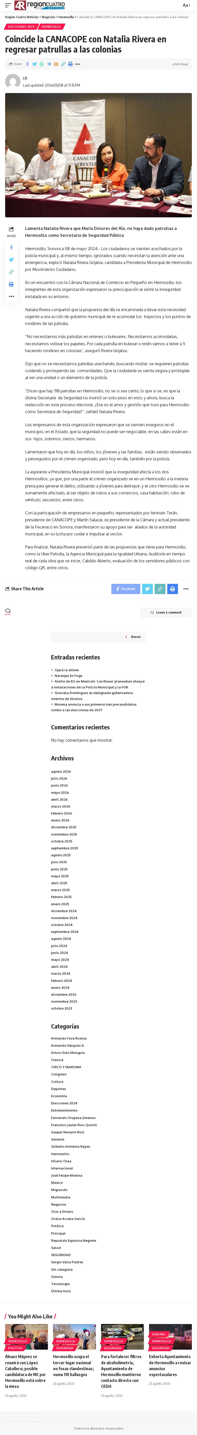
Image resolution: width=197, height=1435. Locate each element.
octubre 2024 (62, 925)
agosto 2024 (61, 939)
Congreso (58, 1074)
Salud (56, 1248)
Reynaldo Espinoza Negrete (73, 1240)
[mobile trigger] (9, 5)
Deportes (58, 1089)
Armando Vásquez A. (68, 1045)
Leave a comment (169, 612)
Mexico (57, 1182)
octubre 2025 (61, 841)
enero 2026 (60, 820)
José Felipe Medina (66, 1175)
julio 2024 (59, 946)
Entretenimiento (64, 1110)
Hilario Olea (61, 1161)
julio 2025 (59, 862)
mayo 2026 (60, 792)
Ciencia (57, 1060)
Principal (58, 1233)
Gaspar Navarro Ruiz (67, 1132)
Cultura (57, 1082)
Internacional (62, 1168)
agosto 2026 (61, 771)
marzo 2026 (60, 806)
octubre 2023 (61, 1008)
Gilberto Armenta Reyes (70, 1146)
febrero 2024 (61, 981)
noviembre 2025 (64, 834)
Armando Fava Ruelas (69, 1038)
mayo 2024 (60, 960)
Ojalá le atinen (67, 670)
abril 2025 (59, 883)
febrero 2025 (61, 897)
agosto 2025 (61, 855)
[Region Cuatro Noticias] (40, 5)
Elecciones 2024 (21, 26)
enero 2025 (60, 904)
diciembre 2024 (64, 911)
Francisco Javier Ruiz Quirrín (74, 1125)
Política (57, 1226)
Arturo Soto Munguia (68, 1053)
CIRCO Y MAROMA (66, 1067)
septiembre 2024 (64, 932)
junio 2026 (59, 785)
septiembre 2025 (64, 848)
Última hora (61, 1291)
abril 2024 (59, 966)
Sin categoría (62, 1269)
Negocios (58, 1204)
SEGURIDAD (61, 1255)
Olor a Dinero (62, 1211)
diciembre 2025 (63, 827)
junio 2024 (59, 953)
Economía (59, 1096)
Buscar (136, 637)
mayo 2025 (59, 876)
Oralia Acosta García (68, 1219)
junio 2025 (59, 869)
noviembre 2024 (64, 918)
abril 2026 (59, 799)
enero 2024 (60, 987)
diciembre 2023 (63, 994)
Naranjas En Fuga (68, 676)
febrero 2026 (61, 813)
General (57, 1139)
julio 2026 (59, 778)
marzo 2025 (60, 890)
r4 (25, 77)
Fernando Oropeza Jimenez (73, 1118)
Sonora (57, 1277)
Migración (59, 1190)
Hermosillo (51, 26)
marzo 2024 (60, 973)
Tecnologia (60, 1284)
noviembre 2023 (64, 1001)
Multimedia (60, 1197)
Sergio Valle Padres (67, 1262)
